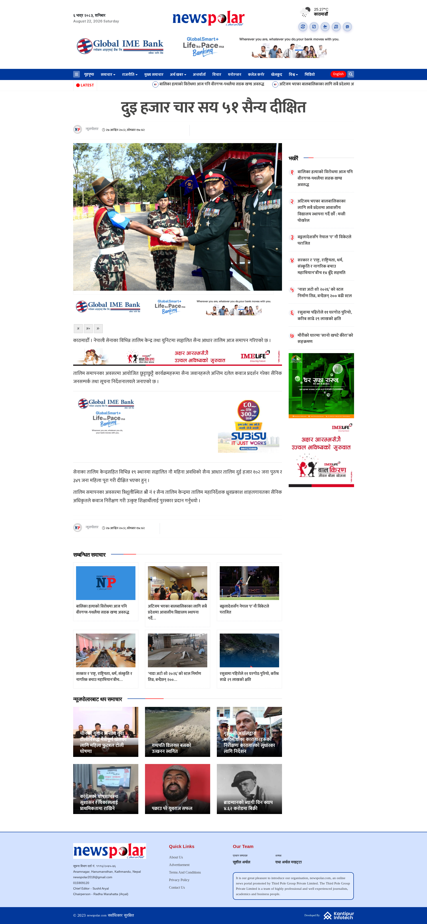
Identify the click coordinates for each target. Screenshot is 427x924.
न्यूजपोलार (92, 129)
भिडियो (310, 75)
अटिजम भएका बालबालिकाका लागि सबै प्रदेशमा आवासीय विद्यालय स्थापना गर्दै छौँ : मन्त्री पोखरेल (302, 84)
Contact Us (177, 887)
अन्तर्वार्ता (199, 75)
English (338, 74)
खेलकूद (276, 75)
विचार (216, 75)
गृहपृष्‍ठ (89, 74)
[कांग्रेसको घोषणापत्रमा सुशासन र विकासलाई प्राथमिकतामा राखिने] (105, 789)
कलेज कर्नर (256, 75)
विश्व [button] (292, 75)
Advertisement (179, 865)
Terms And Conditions (185, 872)
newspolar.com (97, 915)
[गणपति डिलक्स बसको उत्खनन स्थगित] (177, 732)
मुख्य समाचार (153, 75)
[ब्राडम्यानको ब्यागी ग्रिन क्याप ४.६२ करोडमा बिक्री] (249, 789)
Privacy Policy (179, 880)
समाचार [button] (106, 75)
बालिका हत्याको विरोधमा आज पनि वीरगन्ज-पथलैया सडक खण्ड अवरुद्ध (163, 84)
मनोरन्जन (234, 75)
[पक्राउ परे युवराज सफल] (177, 789)
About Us (176, 857)
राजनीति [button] (128, 75)
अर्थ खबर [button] (176, 75)
